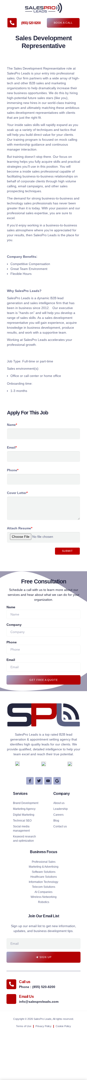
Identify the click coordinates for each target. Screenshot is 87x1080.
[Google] (57, 781)
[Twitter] (39, 781)
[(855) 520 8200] (12, 22)
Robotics (43, 902)
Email (12, 447)
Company (14, 625)
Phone (12, 470)
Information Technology (43, 882)
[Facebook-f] (30, 781)
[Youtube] (48, 781)
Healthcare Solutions (43, 876)
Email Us (26, 997)
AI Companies (43, 892)
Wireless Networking (44, 897)
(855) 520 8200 (31, 23)
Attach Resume (19, 528)
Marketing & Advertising (43, 866)
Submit (67, 550)
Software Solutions (43, 872)
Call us (24, 982)
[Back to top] (78, 1012)
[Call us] (11, 984)
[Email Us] (11, 999)
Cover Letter (17, 493)
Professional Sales (43, 861)
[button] (9, 8)
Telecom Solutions (43, 886)
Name (12, 425)
